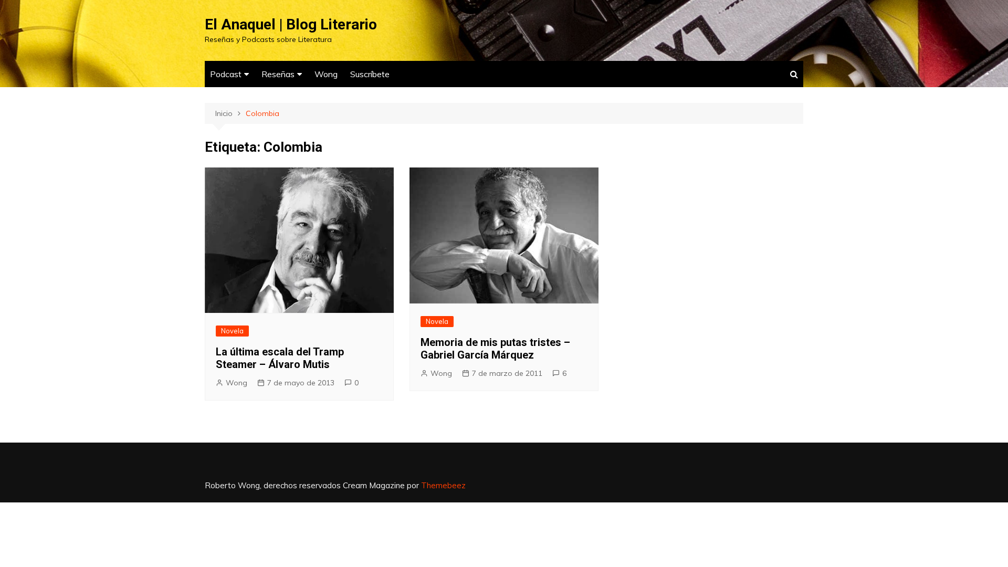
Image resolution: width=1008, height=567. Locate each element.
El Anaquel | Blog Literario (291, 24)
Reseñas (278, 74)
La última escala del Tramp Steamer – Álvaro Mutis (280, 358)
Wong (326, 74)
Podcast (226, 74)
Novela (232, 331)
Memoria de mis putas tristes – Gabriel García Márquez (495, 348)
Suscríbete (370, 74)
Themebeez (443, 485)
